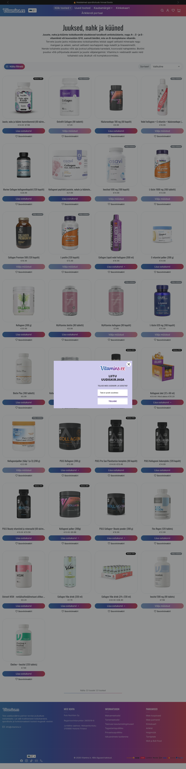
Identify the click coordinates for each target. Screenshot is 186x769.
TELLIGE (113, 401)
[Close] (128, 364)
